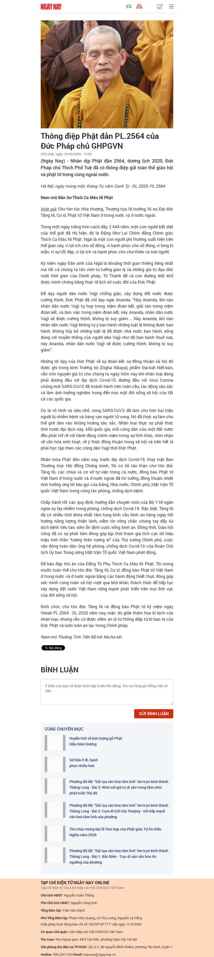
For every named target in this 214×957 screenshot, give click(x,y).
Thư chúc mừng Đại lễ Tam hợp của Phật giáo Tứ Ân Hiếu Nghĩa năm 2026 (115, 832)
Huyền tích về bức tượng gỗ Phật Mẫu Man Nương (95, 741)
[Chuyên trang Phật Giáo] (139, 6)
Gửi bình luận (154, 713)
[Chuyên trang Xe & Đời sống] (129, 6)
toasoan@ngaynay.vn (99, 954)
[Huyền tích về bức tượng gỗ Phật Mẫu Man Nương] (55, 743)
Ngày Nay (51, 6)
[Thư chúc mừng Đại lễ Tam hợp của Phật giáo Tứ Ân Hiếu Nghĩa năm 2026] (55, 833)
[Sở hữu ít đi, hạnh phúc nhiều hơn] (55, 764)
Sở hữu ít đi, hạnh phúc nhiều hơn (83, 762)
